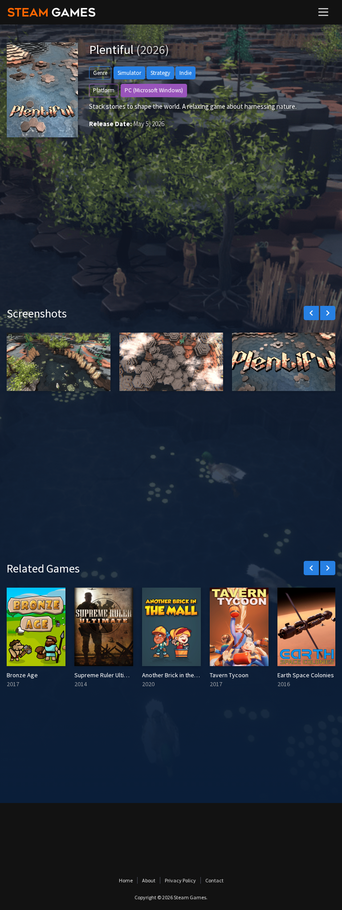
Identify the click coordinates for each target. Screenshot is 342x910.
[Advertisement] (171, 230)
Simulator (129, 73)
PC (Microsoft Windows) (154, 90)
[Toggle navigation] (323, 12)
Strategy (160, 73)
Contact (214, 880)
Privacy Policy (180, 880)
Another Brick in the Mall (174, 675)
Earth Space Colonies (305, 675)
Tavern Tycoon (229, 675)
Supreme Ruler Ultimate (106, 675)
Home (126, 880)
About (148, 880)
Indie (185, 73)
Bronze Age (22, 675)
